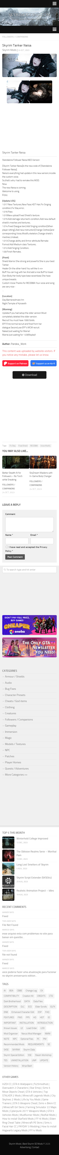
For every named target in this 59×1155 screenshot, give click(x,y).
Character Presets (15, 695)
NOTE (6, 1039)
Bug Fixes (10, 688)
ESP (40, 1012)
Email (34, 535)
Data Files (38, 1001)
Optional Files (27, 1039)
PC (38, 1039)
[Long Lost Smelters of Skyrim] (8, 869)
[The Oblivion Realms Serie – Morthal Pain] (8, 856)
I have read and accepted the (26, 549)
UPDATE (44, 1060)
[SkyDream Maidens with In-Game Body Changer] (43, 462)
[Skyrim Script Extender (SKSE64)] (8, 882)
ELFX (52, 1006)
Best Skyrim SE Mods (33, 1143)
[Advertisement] (29, 128)
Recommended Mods (14, 1044)
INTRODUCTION (45, 1023)
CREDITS (41, 996)
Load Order (31, 1028)
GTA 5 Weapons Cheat (25, 1103)
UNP (34, 1060)
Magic (8, 738)
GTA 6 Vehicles (34, 1091)
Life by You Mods (31, 1099)
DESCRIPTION (10, 1006)
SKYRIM (16, 1049)
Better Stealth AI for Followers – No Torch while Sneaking (12, 476)
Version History (11, 1065)
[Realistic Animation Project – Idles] (8, 895)
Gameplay (10, 725)
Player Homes (13, 762)
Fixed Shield (22, 446)
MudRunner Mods (29, 1114)
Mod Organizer (11, 1033)
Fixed (5, 916)
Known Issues (10, 1028)
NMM (47, 1033)
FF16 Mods (42, 1118)
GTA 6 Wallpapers (22, 1084)
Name (9, 535)
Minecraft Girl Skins (14, 1107)
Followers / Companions (15, 37)
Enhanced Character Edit (22, 1012)
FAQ (47, 1012)
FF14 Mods (35, 1130)
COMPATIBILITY (11, 996)
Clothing (10, 707)
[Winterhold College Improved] (8, 843)
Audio (8, 682)
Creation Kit (28, 996)
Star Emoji (35, 1087)
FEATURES (9, 1017)
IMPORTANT (10, 1023)
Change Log (31, 990)
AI (5, 990)
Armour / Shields (14, 676)
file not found (9, 954)
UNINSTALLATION (19, 1060)
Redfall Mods (48, 1114)
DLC (23, 1006)
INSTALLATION (27, 1023)
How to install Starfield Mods (18, 1118)
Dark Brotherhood (12, 1001)
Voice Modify (45, 446)
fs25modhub (41, 1084)
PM (44, 1039)
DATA (27, 1001)
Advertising (25, 1147)
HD (34, 1017)
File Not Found (10, 924)
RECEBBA (34, 446)
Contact (35, 1147)
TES (5, 1060)
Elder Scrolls (41, 1006)
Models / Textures (15, 744)
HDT (42, 1017)
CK (41, 990)
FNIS (20, 1017)
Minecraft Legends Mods (36, 1095)
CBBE (19, 990)
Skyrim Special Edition (14, 1055)
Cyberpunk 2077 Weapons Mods (28, 1110)
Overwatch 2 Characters (15, 1087)
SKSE (6, 1049)
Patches (9, 756)
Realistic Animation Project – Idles (35, 890)
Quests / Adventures (17, 768)
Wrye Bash (27, 1065)
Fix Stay (13, 446)
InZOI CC (6, 1084)
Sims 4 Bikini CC (47, 1103)
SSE (29, 1055)
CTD (51, 996)
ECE (30, 1006)
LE (22, 1028)
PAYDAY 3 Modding (29, 1126)
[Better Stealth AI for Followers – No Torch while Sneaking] (15, 462)
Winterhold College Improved (32, 838)
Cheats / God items (16, 701)
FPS (28, 1017)
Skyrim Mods (15, 1143)
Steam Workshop (43, 1055)
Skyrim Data (29, 1049)
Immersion (11, 731)
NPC (7, 750)
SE (49, 1044)
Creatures (10, 713)
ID (49, 1017)
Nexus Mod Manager (31, 1033)
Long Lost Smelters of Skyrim (32, 864)
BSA (11, 990)
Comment (10, 514)
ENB (6, 1012)
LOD (43, 1028)
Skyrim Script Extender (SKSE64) (34, 877)
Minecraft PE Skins (32, 1122)
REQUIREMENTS (36, 1044)
